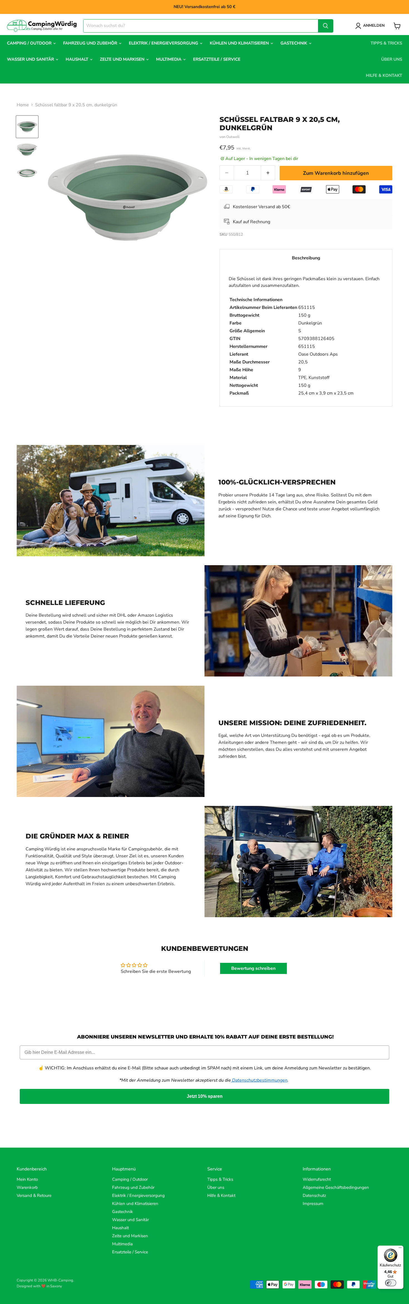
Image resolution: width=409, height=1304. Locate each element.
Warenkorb (27, 1187)
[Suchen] (325, 25)
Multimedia (169, 59)
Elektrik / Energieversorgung (164, 43)
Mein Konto (27, 1179)
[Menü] (400, 1249)
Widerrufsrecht (317, 1179)
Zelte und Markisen (123, 59)
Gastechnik (294, 43)
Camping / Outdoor (30, 43)
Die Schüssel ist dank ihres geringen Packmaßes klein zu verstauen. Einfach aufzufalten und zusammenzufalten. (304, 336)
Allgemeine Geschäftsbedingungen (336, 1187)
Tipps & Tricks (386, 43)
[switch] (390, 1283)
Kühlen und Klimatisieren (240, 43)
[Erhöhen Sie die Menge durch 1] (268, 173)
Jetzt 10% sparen (205, 1096)
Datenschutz (314, 1195)
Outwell (233, 136)
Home (23, 104)
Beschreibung (306, 258)
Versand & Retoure (34, 1195)
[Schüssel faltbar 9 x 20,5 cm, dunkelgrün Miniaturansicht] (27, 127)
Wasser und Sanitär (31, 59)
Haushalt (77, 59)
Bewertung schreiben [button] (253, 968)
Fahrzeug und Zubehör (90, 43)
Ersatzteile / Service (216, 59)
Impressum (313, 1203)
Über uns (391, 59)
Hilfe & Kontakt (384, 75)
